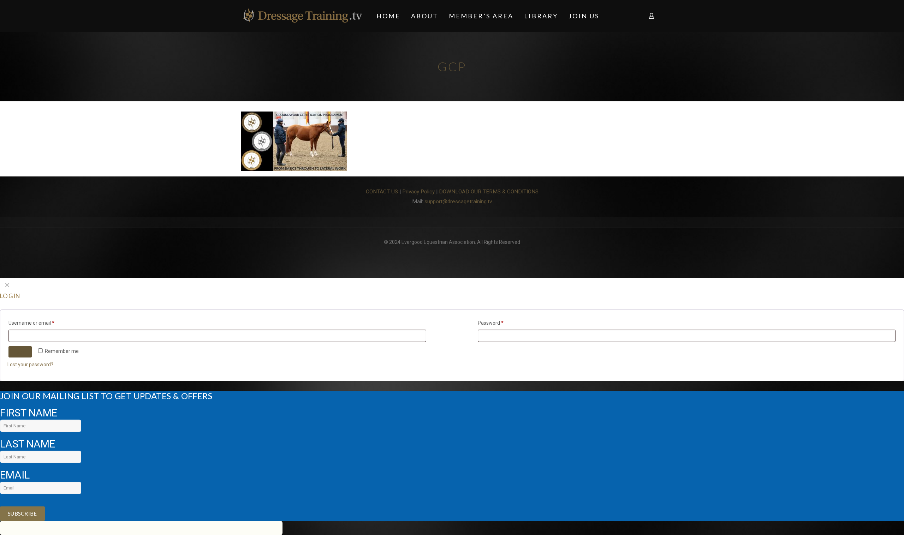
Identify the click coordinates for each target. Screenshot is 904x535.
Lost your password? (30, 364)
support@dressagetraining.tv (458, 201)
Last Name (27, 444)
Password (491, 323)
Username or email (31, 323)
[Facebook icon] (452, 253)
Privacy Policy (418, 191)
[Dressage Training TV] (302, 16)
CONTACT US (382, 191)
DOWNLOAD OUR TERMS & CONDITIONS (489, 191)
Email (15, 475)
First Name (28, 413)
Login (20, 352)
